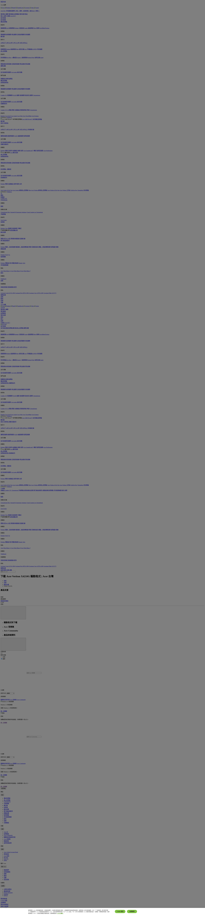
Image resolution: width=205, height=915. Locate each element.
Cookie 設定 (120, 911)
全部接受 (132, 911)
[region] (102, 911)
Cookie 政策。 (60, 913)
